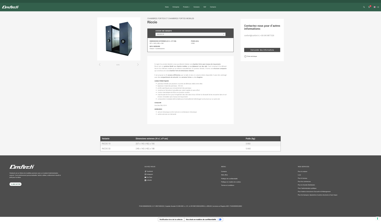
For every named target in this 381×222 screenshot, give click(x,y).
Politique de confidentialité (229, 178)
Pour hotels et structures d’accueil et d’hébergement (314, 191)
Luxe (299, 175)
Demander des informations (262, 50)
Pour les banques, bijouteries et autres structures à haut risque (317, 195)
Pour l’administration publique (307, 188)
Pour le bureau (302, 178)
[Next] (137, 64)
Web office (224, 175)
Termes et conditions (227, 185)
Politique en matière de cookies (231, 182)
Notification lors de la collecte (171, 219)
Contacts (224, 171)
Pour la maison (302, 171)
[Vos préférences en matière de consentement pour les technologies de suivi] (377, 218)
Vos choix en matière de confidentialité (201, 219)
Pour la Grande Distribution (306, 185)
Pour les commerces (304, 181)
